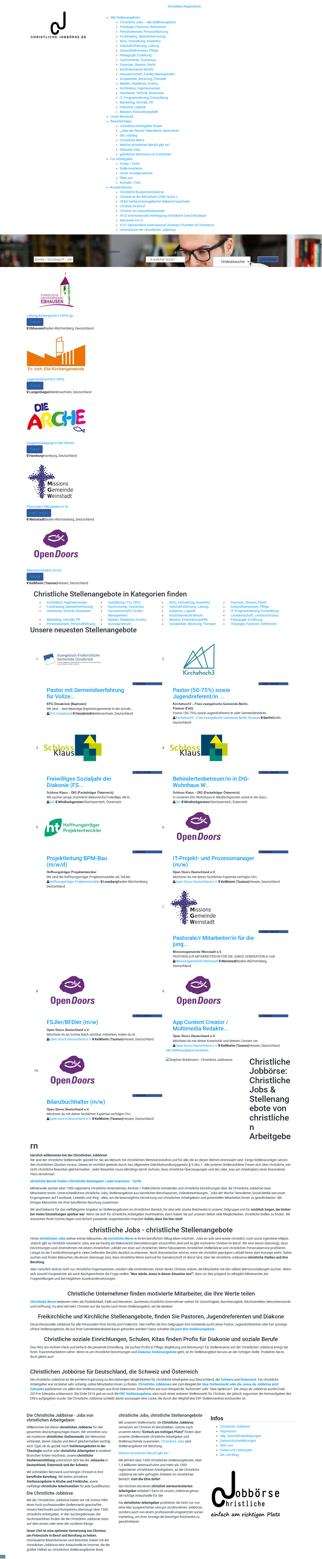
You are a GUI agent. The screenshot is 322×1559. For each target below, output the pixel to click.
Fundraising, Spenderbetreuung (143, 36)
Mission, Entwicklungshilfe (139, 112)
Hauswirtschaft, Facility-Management (147, 74)
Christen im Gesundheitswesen (142, 211)
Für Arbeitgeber (121, 159)
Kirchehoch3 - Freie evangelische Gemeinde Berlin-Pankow (217, 718)
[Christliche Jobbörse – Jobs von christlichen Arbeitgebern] (58, 25)
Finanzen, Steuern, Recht (138, 65)
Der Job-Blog (229, 1455)
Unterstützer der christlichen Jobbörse (148, 230)
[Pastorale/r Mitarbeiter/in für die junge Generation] (56, 481)
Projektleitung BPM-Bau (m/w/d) (77, 861)
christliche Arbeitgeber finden (141, 126)
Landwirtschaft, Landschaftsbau (255, 615)
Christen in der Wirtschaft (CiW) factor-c (149, 197)
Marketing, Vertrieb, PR (136, 102)
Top (2, 1557)
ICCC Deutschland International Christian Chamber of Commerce (167, 225)
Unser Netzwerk (121, 116)
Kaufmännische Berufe (136, 69)
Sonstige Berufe (119, 624)
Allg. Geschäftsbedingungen (240, 1436)
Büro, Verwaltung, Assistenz (140, 41)
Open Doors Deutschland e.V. (196, 882)
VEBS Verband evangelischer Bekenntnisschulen (155, 201)
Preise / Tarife (130, 164)
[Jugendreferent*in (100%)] (56, 353)
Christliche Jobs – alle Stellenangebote (148, 22)
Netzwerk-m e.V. (131, 220)
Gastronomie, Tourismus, (138, 60)
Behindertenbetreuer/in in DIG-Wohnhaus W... (211, 781)
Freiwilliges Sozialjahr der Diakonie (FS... (79, 781)
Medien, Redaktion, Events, (139, 83)
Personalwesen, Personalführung (144, 31)
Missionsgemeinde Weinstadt (196, 961)
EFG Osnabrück (60, 713)
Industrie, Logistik (133, 107)
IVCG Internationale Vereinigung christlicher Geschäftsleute (163, 215)
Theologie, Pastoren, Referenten (143, 27)
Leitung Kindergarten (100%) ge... (51, 315)
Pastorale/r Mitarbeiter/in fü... (49, 507)
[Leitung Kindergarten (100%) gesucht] (56, 290)
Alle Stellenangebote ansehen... (188, 1050)
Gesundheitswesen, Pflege (139, 50)
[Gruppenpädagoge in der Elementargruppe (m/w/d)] (56, 417)
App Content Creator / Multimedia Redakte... (201, 1025)
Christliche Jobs (172, 1441)
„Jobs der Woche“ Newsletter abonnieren (149, 131)
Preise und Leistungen (236, 1450)
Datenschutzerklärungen (238, 1440)
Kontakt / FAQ (130, 182)
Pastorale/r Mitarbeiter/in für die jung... (213, 941)
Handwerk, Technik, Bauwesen (142, 93)
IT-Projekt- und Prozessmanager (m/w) (213, 861)
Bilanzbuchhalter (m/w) (44, 570)
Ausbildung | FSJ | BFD (124, 602)
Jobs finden (268, 259)
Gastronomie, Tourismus (126, 607)
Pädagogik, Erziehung (136, 55)
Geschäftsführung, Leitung (139, 46)
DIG (52, 802)
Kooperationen (121, 187)
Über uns (126, 178)
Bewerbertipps (121, 121)
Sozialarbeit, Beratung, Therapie (143, 79)
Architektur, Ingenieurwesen (140, 88)
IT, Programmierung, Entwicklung (144, 98)
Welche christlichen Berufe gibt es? (145, 145)
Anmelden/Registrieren (184, 6)
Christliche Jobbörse (235, 1426)
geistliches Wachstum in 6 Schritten (145, 154)
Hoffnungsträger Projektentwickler (74, 882)
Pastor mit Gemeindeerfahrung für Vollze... (85, 693)
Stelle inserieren (131, 168)
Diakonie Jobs (130, 149)
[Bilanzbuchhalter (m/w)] (56, 544)
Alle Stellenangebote (125, 17)
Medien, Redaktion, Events (127, 619)
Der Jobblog (128, 135)
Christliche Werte (132, 140)
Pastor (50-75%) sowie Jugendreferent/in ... (201, 693)
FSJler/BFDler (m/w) (72, 1022)
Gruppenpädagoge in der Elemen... (52, 443)
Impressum (228, 1431)
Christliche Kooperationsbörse (142, 192)
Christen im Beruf (132, 206)
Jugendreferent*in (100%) (45, 379)
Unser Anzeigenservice (136, 173)
